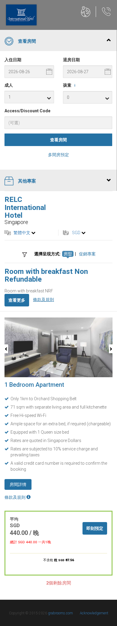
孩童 (69, 85)
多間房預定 (58, 154)
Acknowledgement (94, 613)
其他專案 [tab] (27, 181)
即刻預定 (94, 528)
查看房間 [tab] (27, 41)
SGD (76, 232)
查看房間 (58, 139)
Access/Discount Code (27, 110)
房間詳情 (18, 484)
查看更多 (16, 300)
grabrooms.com (60, 613)
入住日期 (12, 59)
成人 (8, 85)
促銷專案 (87, 253)
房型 (68, 253)
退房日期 (71, 59)
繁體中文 (22, 232)
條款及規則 (43, 299)
